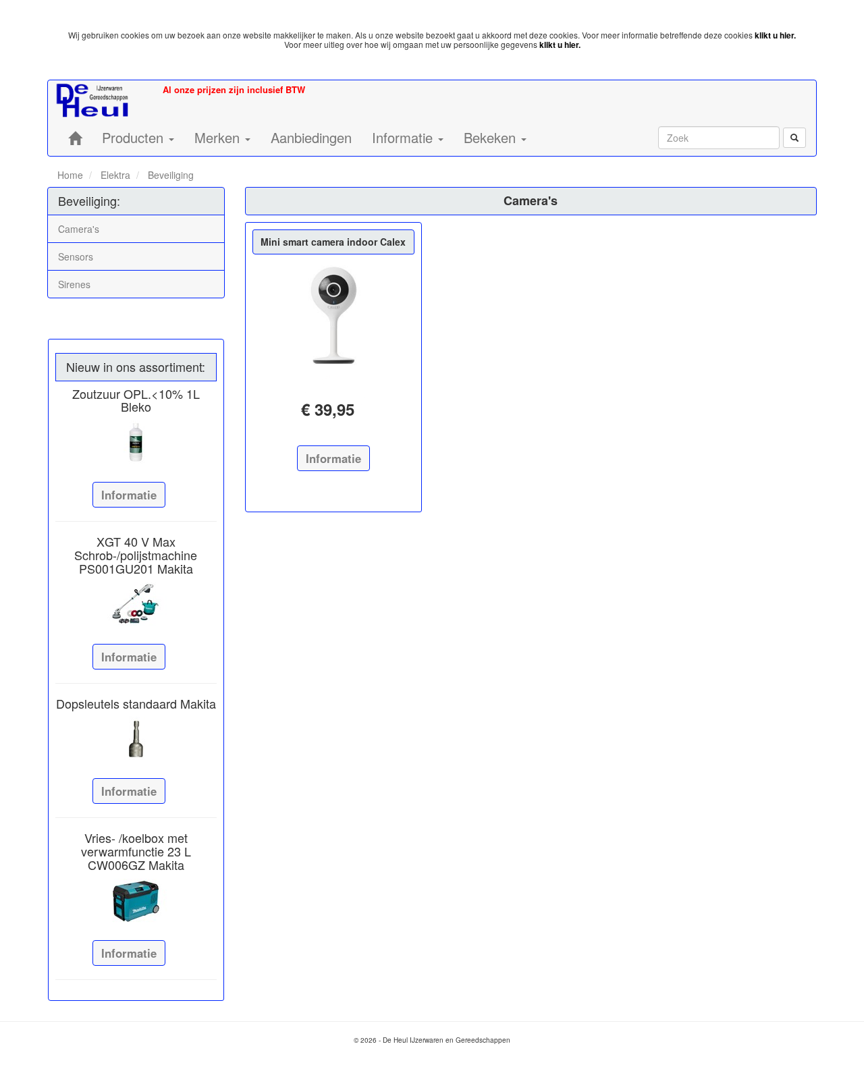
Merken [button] (219, 137)
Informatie (129, 495)
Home (70, 175)
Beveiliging (169, 175)
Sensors (75, 256)
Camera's (78, 229)
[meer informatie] (333, 315)
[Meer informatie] (136, 442)
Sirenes (74, 284)
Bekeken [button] (492, 137)
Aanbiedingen (311, 137)
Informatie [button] (404, 137)
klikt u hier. (775, 35)
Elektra (114, 175)
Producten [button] (134, 137)
